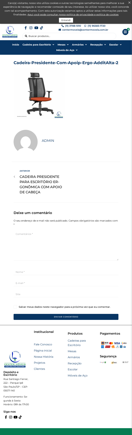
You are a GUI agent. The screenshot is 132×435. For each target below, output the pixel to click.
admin (48, 141)
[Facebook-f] (25, 27)
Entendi (66, 20)
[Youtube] (36, 27)
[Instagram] (31, 27)
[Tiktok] (41, 27)
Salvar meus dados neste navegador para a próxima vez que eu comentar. (64, 306)
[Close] (129, 2)
